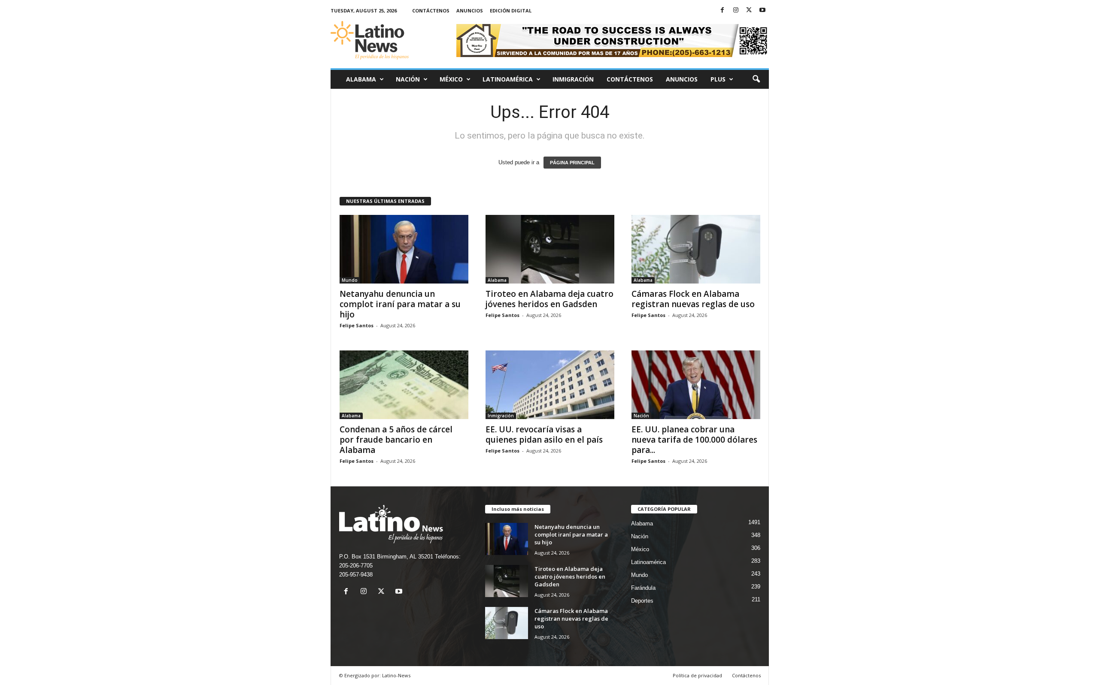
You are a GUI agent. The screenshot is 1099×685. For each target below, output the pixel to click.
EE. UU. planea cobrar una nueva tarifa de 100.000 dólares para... (694, 440)
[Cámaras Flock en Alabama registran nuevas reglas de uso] (695, 249)
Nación (408, 79)
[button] (756, 79)
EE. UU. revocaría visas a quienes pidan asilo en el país (544, 434)
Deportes (642, 600)
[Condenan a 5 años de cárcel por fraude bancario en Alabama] (404, 384)
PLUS (718, 79)
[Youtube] (762, 10)
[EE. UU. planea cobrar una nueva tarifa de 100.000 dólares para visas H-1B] (695, 384)
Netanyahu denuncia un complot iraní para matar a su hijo (400, 304)
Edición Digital (510, 10)
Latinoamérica (508, 79)
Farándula (643, 588)
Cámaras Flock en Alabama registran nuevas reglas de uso (693, 299)
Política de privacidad (697, 675)
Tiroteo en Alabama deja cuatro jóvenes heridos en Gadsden (549, 299)
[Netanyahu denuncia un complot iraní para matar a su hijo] (404, 249)
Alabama (361, 79)
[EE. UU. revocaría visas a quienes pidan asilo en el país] (550, 384)
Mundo (350, 280)
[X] (749, 10)
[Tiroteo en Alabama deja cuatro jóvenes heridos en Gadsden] (550, 249)
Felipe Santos (356, 325)
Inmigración (573, 79)
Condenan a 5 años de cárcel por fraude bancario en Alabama (396, 440)
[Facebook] (722, 10)
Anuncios (469, 10)
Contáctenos (430, 10)
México (451, 79)
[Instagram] (736, 10)
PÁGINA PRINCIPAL (572, 162)
